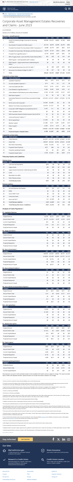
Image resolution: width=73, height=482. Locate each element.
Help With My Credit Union (59, 2)
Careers (5, 474)
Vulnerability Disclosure (9, 479)
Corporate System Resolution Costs (25, 13)
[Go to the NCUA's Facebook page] (53, 439)
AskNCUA (54, 471)
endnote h (12, 418)
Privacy (29, 477)
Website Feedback (32, 479)
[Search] (66, 9)
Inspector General (56, 474)
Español (68, 2)
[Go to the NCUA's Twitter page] (58, 439)
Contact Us (67, 4)
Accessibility (30, 471)
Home (5, 13)
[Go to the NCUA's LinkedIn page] (63, 439)
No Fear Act (6, 477)
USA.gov (54, 477)
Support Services (12, 13)
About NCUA (6, 471)
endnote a (44, 417)
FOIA (28, 474)
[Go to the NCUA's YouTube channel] (68, 439)
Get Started (25, 439)
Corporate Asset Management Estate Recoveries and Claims (16, 15)
